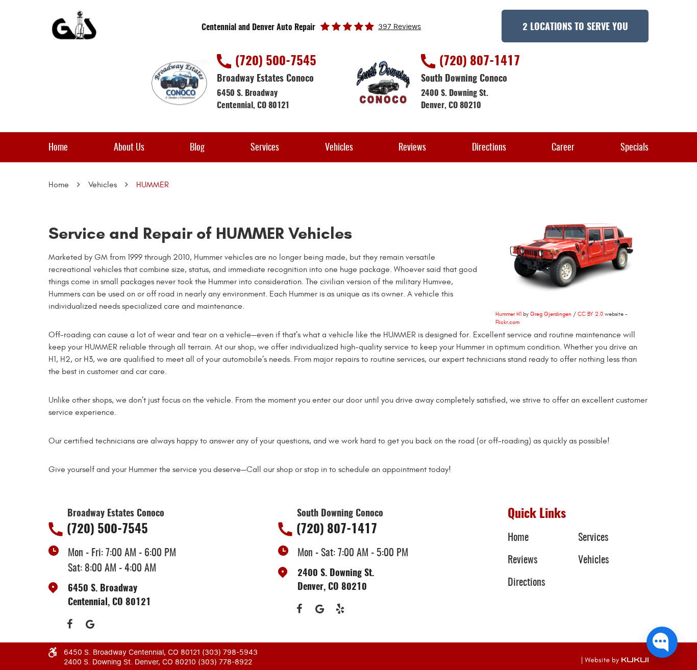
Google (90, 624)
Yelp (340, 609)
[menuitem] (58, 147)
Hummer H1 (508, 314)
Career (563, 148)
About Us (129, 148)
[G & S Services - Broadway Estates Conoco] (75, 26)
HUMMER (152, 184)
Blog (197, 148)
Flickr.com (507, 322)
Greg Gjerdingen (550, 314)
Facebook (69, 624)
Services (265, 148)
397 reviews (399, 27)
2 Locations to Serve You (575, 27)
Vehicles (339, 148)
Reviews (412, 148)
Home (58, 148)
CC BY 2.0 (590, 314)
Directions (489, 148)
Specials (634, 148)
